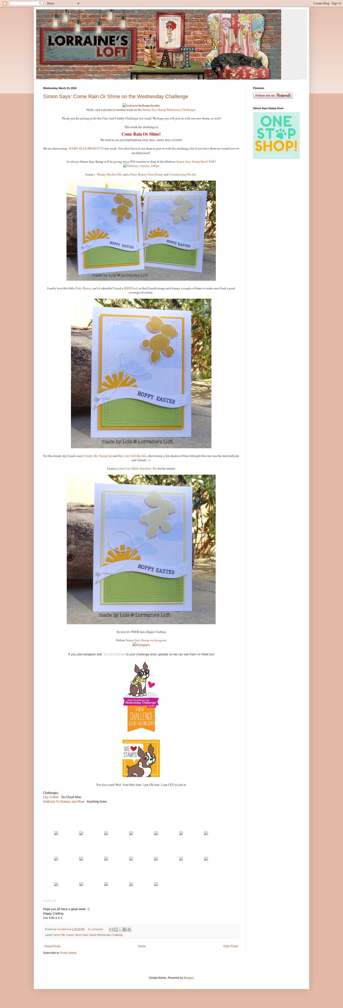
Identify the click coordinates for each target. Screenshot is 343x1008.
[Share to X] (120, 929)
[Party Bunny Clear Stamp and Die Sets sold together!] (106, 859)
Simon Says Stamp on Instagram (146, 640)
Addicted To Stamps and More (64, 801)
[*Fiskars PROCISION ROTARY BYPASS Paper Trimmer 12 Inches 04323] (81, 885)
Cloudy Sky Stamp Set (98, 456)
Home (142, 946)
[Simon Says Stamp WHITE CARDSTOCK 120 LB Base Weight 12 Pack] (56, 834)
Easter (70, 934)
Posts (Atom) (68, 952)
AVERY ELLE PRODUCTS (86, 148)
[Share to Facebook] (124, 929)
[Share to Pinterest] (129, 929)
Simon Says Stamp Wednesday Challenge (169, 110)
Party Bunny (83, 288)
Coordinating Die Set (182, 174)
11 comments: (96, 929)
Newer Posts (52, 946)
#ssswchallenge (114, 654)
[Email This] (111, 929)
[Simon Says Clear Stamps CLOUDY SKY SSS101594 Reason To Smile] (156, 859)
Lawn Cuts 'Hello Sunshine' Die (137, 468)
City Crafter (51, 797)
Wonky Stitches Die (109, 174)
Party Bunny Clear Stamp (147, 174)
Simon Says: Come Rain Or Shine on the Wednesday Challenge (115, 96)
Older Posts (230, 946)
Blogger (188, 977)
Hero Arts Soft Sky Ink (132, 456)
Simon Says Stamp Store (191, 161)
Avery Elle (59, 934)
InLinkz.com (49, 900)
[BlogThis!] (115, 929)
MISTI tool (131, 288)
